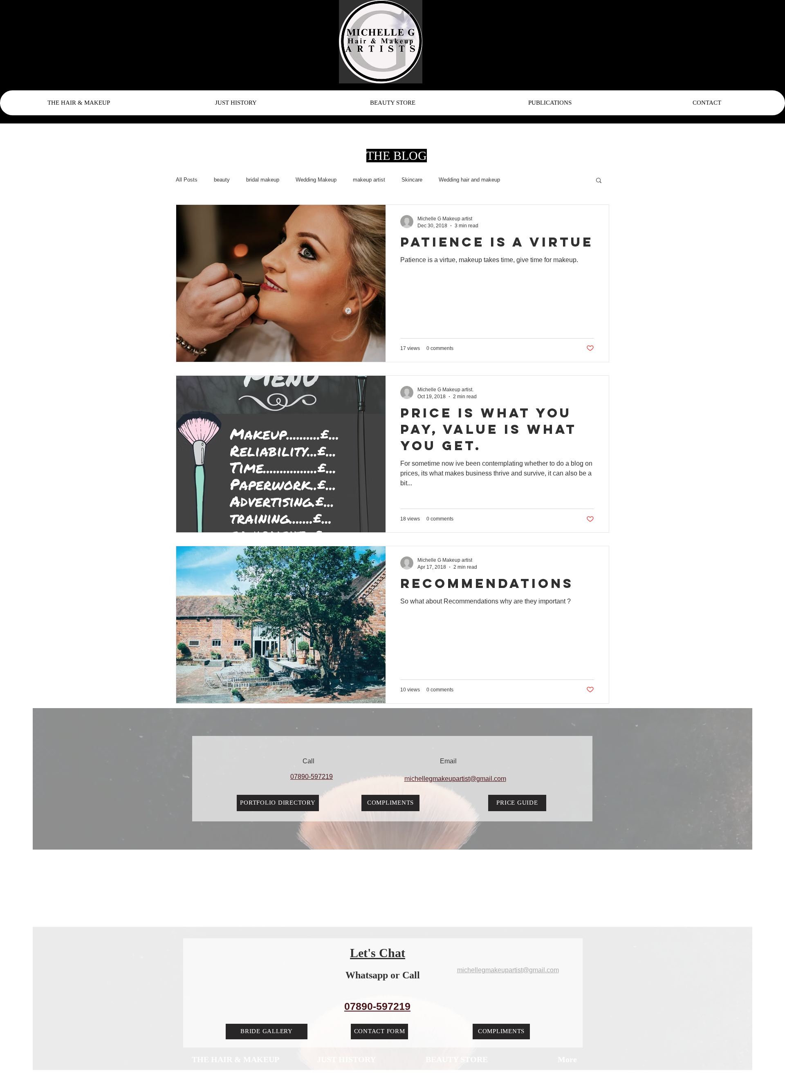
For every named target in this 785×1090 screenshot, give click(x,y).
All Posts (186, 180)
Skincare (411, 180)
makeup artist (369, 180)
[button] (599, 181)
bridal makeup (262, 180)
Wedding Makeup (316, 180)
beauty (222, 180)
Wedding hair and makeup (469, 180)
